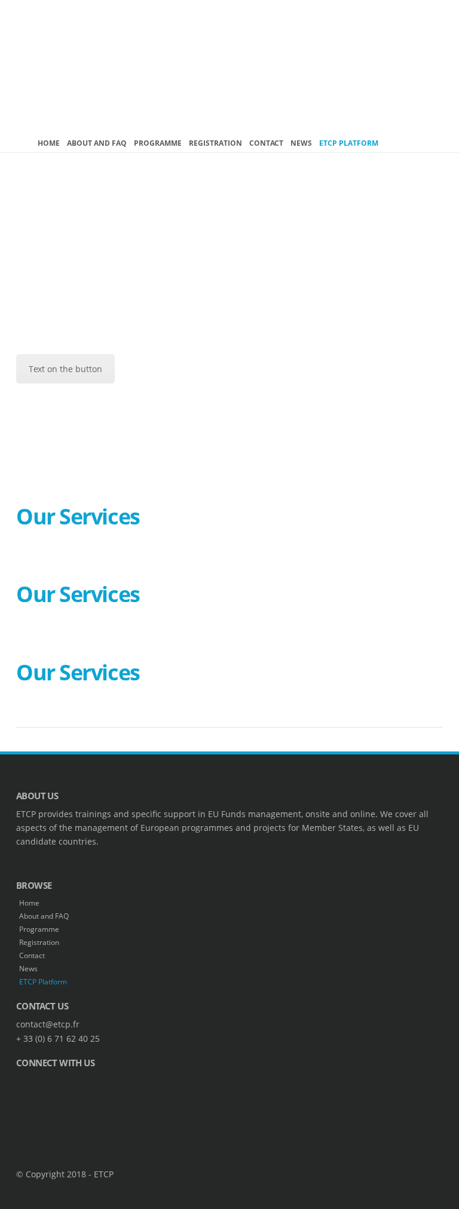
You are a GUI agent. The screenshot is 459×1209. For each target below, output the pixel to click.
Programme (158, 143)
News (301, 143)
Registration (215, 143)
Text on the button (65, 369)
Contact (266, 143)
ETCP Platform (348, 143)
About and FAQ (97, 143)
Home (49, 143)
